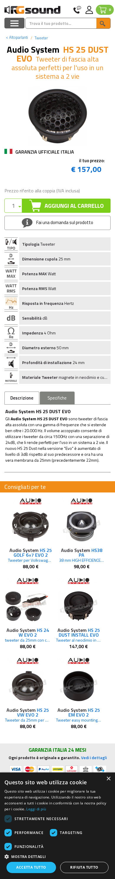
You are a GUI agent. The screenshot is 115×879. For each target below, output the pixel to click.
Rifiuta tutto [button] (84, 867)
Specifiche (57, 398)
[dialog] (57, 825)
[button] (57, 856)
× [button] (108, 779)
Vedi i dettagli (94, 757)
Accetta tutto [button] (31, 867)
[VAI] (103, 23)
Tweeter (41, 38)
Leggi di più (36, 809)
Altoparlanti (17, 37)
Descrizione (21, 398)
